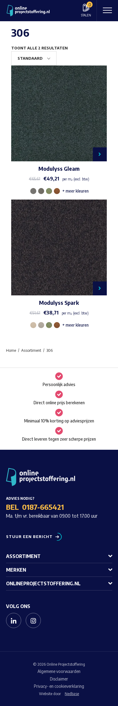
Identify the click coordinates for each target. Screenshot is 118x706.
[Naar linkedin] (13, 620)
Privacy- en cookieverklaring (59, 686)
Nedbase (72, 693)
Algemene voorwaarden (59, 671)
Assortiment (23, 556)
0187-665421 (43, 506)
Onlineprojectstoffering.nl (43, 583)
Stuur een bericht (29, 537)
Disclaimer (59, 678)
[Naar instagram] (33, 620)
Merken (16, 570)
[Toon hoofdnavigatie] (107, 10)
